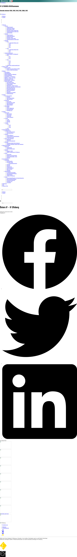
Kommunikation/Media (11, 179)
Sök (3, 184)
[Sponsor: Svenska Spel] (11, 1)
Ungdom (6, 134)
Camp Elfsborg (10, 117)
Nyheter (8, 97)
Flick (8, 48)
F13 (9, 57)
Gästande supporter (9, 78)
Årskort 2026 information (12, 69)
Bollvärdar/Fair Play (11, 87)
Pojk (8, 41)
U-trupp (6, 122)
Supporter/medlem (6, 145)
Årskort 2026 (5, 66)
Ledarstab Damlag (11, 36)
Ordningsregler (10, 93)
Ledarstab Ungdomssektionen (13, 65)
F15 (9, 58)
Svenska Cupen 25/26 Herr (12, 30)
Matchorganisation (11, 90)
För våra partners (8, 95)
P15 (10, 47)
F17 (9, 51)
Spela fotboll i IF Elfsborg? (12, 54)
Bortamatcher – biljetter (10, 80)
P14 (10, 60)
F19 (9, 50)
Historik (8, 165)
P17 (9, 46)
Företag (4, 94)
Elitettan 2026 (10, 37)
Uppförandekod (10, 167)
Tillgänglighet (10, 84)
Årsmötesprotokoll (13, 163)
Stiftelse (6, 142)
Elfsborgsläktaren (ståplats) (10, 74)
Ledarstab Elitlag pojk (13, 42)
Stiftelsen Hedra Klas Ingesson (13, 143)
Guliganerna (9, 147)
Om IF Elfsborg (5, 158)
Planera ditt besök (8, 81)
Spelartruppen (10, 27)
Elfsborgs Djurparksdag (12, 155)
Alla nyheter (9, 113)
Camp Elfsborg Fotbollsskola (13, 136)
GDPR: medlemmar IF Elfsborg (13, 152)
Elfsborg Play (5, 186)
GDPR (8, 107)
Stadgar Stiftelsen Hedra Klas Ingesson (15, 144)
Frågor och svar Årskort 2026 (13, 68)
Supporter (9, 116)
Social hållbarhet (10, 108)
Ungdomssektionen (9, 53)
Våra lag (4, 24)
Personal (8, 91)
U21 (10, 44)
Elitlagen (6, 40)
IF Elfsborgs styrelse (11, 172)
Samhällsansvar (10, 133)
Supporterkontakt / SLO (12, 156)
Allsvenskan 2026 (10, 29)
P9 (9, 64)
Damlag (6, 33)
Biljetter (4, 16)
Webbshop (4, 183)
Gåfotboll (9, 139)
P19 (10, 45)
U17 (10, 126)
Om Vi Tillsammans (11, 131)
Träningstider (9, 32)
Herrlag (6, 26)
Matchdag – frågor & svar (12, 85)
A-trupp (6, 118)
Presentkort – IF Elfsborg (10, 76)
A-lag (8, 119)
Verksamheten (8, 171)
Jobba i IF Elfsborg (11, 175)
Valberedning (9, 174)
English (3, 17)
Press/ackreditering (11, 89)
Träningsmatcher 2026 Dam (13, 39)
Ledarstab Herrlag (10, 28)
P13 (10, 62)
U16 (10, 127)
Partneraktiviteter (10, 98)
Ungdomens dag (10, 137)
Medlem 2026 (10, 151)
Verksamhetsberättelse (12, 173)
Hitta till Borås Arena (11, 83)
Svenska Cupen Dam (11, 38)
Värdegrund (9, 166)
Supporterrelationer (11, 140)
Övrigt (6, 153)
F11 (9, 56)
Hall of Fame (9, 169)
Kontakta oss (9, 110)
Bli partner (7, 100)
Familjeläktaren (8, 73)
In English (9, 182)
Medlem (6, 149)
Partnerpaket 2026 (11, 102)
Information (7, 106)
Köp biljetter (7, 72)
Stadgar (8, 164)
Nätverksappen (10, 103)
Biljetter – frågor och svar (10, 77)
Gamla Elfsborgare (11, 148)
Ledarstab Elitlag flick (13, 49)
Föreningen (7, 112)
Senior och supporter (9, 138)
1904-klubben (10, 104)
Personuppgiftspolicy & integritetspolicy (15, 178)
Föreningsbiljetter (8, 75)
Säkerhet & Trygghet (11, 92)
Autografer (9, 154)
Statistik (8, 170)
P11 (9, 63)
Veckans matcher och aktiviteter (14, 86)
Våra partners (10, 99)
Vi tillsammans (8, 130)
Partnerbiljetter (10, 109)
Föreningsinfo (10, 161)
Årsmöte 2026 (10, 162)
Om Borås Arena (10, 82)
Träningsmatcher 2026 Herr (13, 31)
